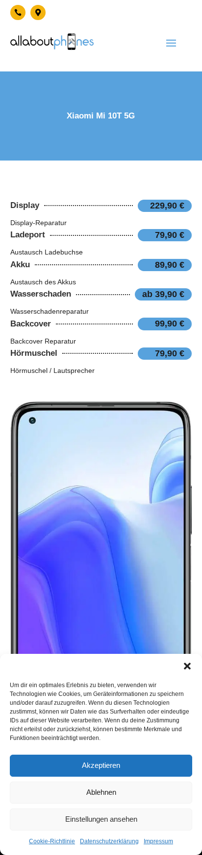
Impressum (158, 841)
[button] (187, 666)
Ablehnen (101, 792)
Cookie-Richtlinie (52, 841)
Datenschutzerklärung (109, 841)
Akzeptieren (101, 765)
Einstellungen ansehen (101, 819)
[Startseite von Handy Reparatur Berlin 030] (52, 41)
